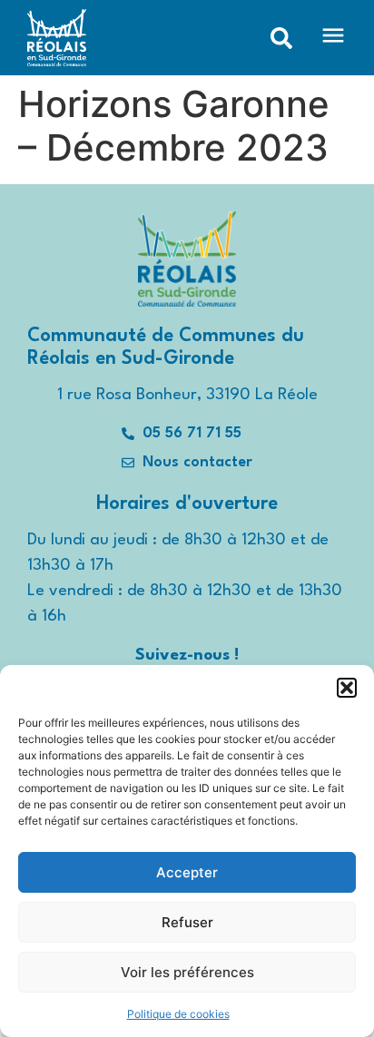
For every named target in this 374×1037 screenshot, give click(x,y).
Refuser (187, 922)
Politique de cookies (178, 1014)
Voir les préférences (187, 972)
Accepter (187, 872)
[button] (347, 688)
